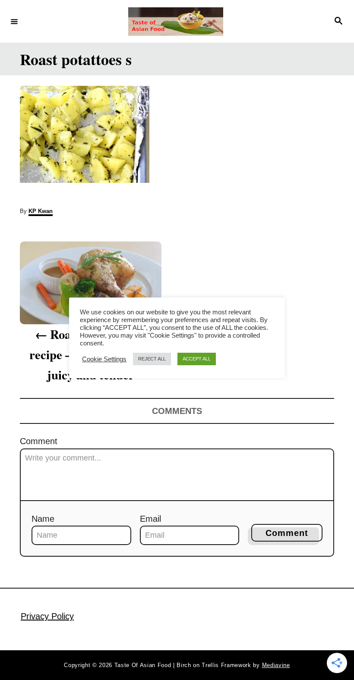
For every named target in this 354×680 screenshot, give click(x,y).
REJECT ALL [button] (152, 358)
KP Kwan (40, 211)
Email (150, 518)
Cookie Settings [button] (104, 359)
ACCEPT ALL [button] (197, 358)
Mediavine (276, 665)
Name (43, 518)
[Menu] (14, 21)
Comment (38, 441)
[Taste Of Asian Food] (175, 21)
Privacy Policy (47, 616)
